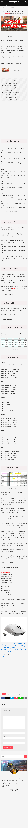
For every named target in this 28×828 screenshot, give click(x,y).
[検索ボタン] (26, 2)
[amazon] (15, 790)
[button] (3, 698)
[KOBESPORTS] (14, 2)
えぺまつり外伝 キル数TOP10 (12, 99)
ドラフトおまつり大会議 (10, 85)
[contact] (17, 790)
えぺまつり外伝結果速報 (10, 95)
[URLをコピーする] (25, 698)
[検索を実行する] (25, 756)
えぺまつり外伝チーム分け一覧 (11, 92)
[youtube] (13, 790)
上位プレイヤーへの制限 (10, 88)
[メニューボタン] (2, 2)
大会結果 (8, 13)
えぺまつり (10, 694)
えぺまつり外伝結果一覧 (10, 97)
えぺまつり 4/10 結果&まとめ (16, 70)
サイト (4, 741)
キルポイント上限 (8, 90)
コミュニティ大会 (16, 694)
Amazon (3, 656)
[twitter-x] (11, 790)
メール (4, 736)
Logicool (5, 654)
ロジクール (11, 654)
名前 (4, 731)
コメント (5, 714)
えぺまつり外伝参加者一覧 (10, 83)
